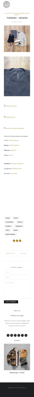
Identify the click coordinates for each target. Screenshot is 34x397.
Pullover (20, 222)
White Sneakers (10, 234)
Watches (17, 14)
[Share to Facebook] (14, 241)
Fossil (11, 155)
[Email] (18, 335)
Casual (13, 13)
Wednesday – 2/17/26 (17, 373)
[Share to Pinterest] (20, 241)
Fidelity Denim (14, 140)
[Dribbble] (25, 335)
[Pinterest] (15, 335)
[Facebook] (8, 335)
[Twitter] (11, 335)
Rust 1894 (13, 173)
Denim (17, 13)
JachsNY (13, 150)
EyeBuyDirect (17, 168)
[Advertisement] (17, 194)
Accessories (7, 13)
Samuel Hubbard (17, 164)
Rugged (22, 13)
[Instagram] (22, 335)
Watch (16, 230)
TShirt (7, 230)
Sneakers (26, 13)
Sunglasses (19, 226)
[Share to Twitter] (17, 241)
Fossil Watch (9, 222)
